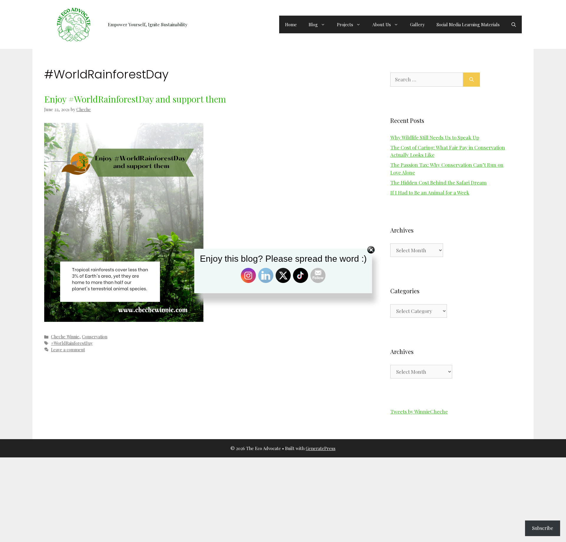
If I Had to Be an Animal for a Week (429, 192)
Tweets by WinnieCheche (419, 411)
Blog (313, 24)
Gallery (417, 24)
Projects (345, 24)
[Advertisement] (177, 498)
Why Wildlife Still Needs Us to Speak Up (434, 137)
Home (291, 24)
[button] (514, 24)
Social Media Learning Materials (468, 24)
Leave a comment (68, 349)
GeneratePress (320, 448)
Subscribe (542, 528)
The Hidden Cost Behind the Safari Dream (438, 182)
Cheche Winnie (65, 337)
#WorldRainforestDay (72, 343)
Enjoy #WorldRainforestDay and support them (135, 99)
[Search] (471, 80)
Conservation (94, 337)
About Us (381, 24)
